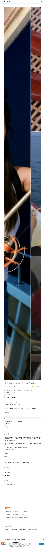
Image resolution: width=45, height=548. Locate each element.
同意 (41, 544)
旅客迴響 (34, 408)
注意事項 (28, 408)
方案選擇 (5, 408)
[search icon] (41, 1)
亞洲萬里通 (14, 397)
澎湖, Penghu (9, 5)
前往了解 (36, 544)
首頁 (4, 5)
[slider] (8, 386)
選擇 (37, 424)
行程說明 (17, 408)
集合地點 (22, 408)
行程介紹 (11, 408)
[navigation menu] (43, 1)
